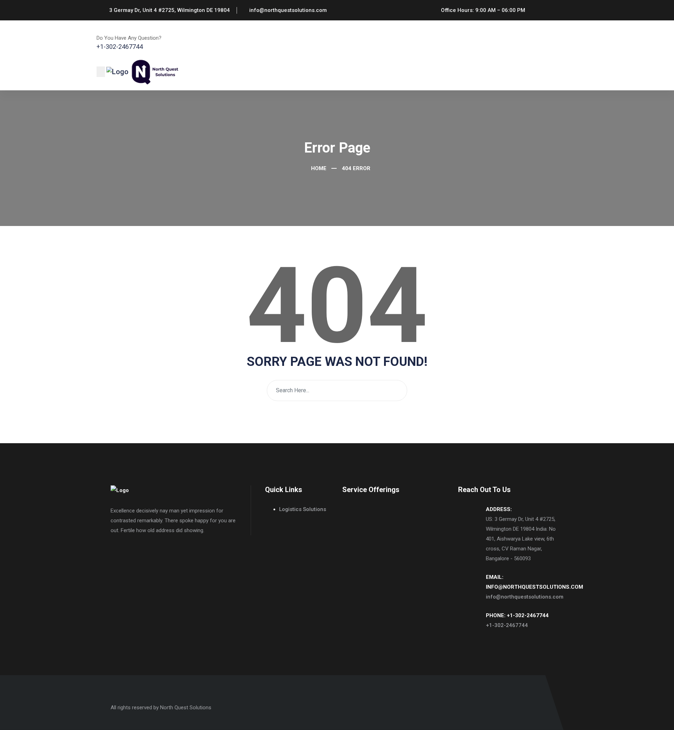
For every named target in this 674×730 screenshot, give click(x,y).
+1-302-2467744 (507, 625)
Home (318, 168)
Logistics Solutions (302, 509)
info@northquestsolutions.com (524, 597)
